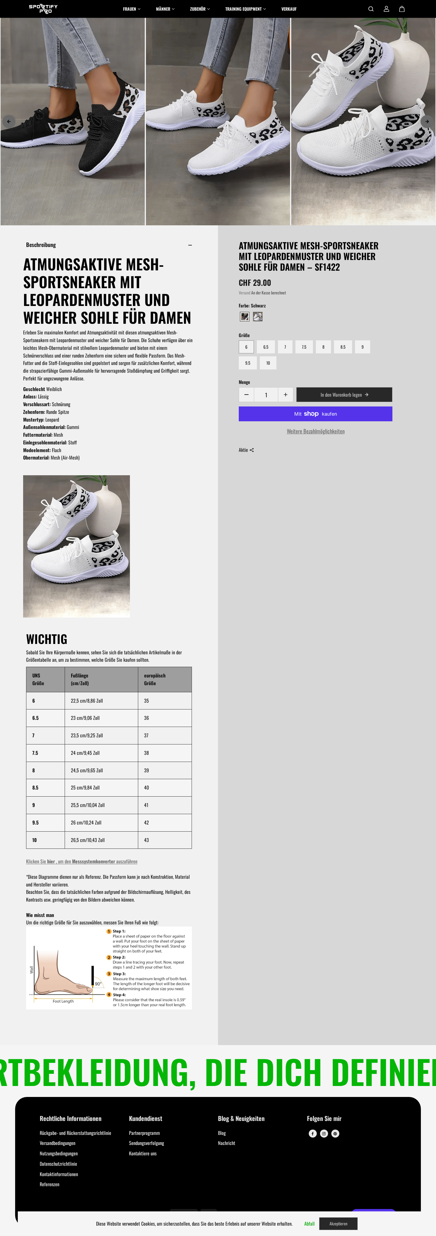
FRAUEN (129, 9)
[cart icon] (402, 9)
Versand (244, 293)
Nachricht (226, 1142)
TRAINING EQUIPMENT (243, 9)
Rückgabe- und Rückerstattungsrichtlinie (75, 1132)
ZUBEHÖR (198, 9)
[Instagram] (324, 1133)
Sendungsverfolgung (146, 1142)
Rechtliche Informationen (70, 1119)
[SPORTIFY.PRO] (43, 9)
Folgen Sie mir (324, 1119)
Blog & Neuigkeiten (241, 1119)
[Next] (427, 121)
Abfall (309, 1223)
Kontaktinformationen (59, 1174)
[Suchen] (371, 9)
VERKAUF (289, 9)
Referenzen (49, 1184)
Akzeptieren (338, 1223)
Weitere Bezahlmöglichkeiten (316, 431)
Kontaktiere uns (143, 1153)
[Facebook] (312, 1133)
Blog (222, 1132)
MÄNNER (163, 9)
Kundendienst (145, 1119)
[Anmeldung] (386, 9)
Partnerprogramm (144, 1132)
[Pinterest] (335, 1133)
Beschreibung (41, 244)
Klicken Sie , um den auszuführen (81, 861)
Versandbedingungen (57, 1142)
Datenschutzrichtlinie (58, 1163)
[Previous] (8, 121)
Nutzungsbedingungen (59, 1153)
